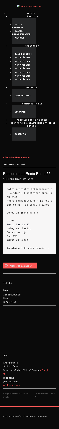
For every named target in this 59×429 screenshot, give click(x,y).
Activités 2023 (22, 65)
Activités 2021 (22, 72)
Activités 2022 (22, 69)
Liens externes (23, 96)
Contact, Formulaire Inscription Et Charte (33, 124)
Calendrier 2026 (23, 54)
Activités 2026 (22, 58)
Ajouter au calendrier (20, 265)
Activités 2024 (22, 61)
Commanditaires (32, 104)
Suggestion (21, 134)
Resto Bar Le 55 (18, 224)
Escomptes (20, 112)
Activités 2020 (22, 76)
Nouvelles (32, 88)
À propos (32, 16)
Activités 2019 (22, 80)
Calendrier (32, 46)
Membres (19, 38)
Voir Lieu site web (11, 385)
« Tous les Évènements (16, 157)
